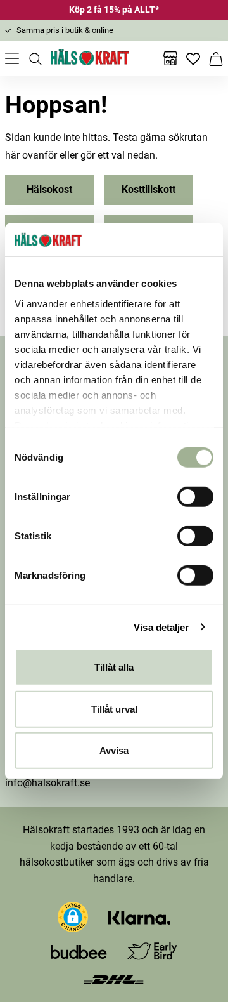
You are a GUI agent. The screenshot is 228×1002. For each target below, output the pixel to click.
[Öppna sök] (35, 58)
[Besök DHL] (113, 978)
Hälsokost (49, 189)
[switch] (195, 497)
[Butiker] (170, 58)
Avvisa (114, 750)
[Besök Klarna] (139, 917)
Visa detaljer (161, 626)
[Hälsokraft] (90, 58)
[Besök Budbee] (78, 952)
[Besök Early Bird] (152, 951)
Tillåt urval (114, 708)
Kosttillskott (148, 189)
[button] (73, 917)
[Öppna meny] (12, 58)
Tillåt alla (114, 667)
